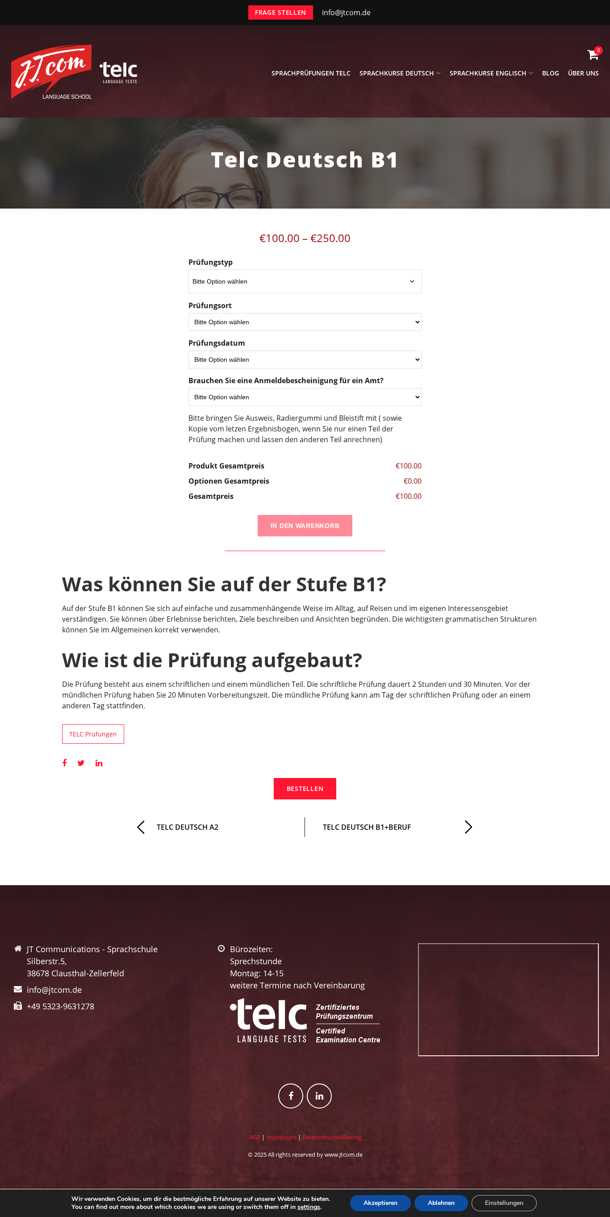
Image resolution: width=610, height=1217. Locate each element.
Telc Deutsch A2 (187, 827)
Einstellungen (504, 1203)
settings (308, 1207)
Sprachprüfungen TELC (311, 73)
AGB (254, 1137)
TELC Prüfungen (93, 734)
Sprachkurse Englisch (488, 73)
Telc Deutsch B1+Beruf (367, 827)
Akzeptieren (380, 1203)
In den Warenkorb (305, 525)
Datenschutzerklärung (331, 1137)
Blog (550, 73)
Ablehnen (441, 1203)
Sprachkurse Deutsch (396, 73)
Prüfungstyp (210, 262)
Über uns (583, 73)
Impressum (281, 1137)
